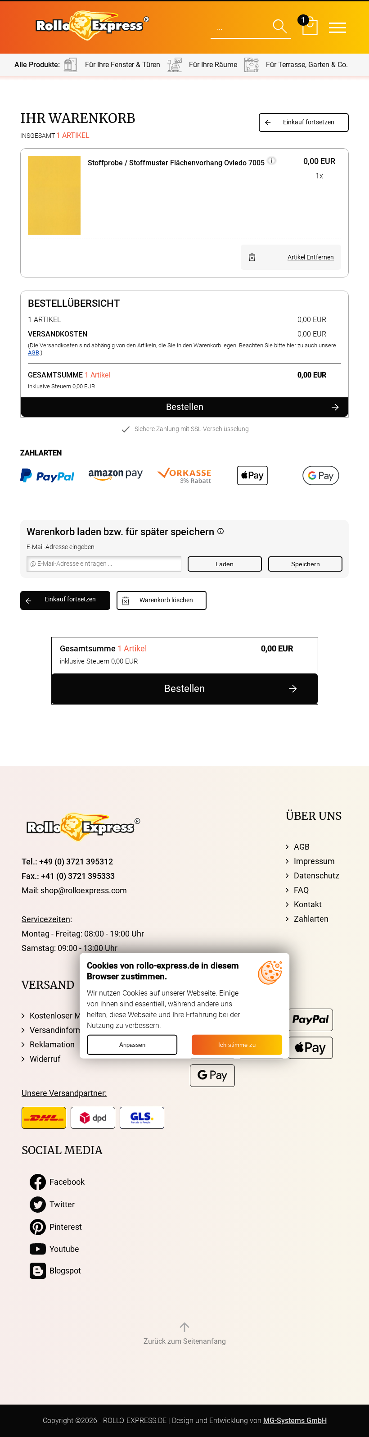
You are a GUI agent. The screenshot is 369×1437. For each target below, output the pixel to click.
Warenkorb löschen (166, 600)
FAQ (301, 890)
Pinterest (64, 1227)
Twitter (60, 1204)
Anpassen (132, 1044)
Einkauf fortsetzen (308, 122)
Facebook (65, 1182)
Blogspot (63, 1270)
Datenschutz (316, 875)
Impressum (314, 861)
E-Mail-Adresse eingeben (60, 547)
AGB (33, 352)
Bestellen (184, 407)
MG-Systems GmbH (295, 1420)
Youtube (62, 1249)
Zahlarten (311, 918)
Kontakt (308, 904)
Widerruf (45, 1059)
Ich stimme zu (237, 1044)
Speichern (305, 564)
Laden (225, 564)
